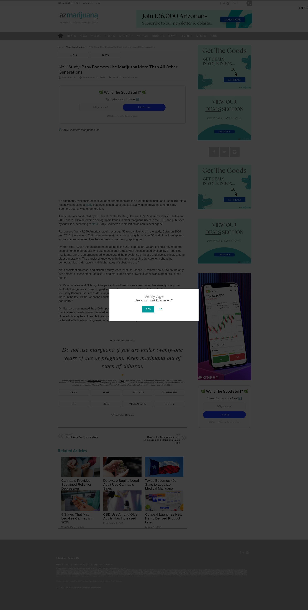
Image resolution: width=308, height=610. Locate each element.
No (160, 309)
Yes (148, 309)
